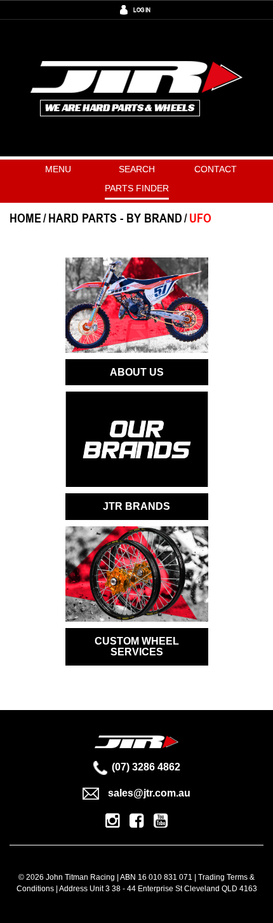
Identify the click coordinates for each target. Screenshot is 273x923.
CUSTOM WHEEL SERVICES (137, 647)
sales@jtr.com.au (149, 793)
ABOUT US (137, 372)
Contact (215, 169)
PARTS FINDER (137, 188)
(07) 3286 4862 (146, 767)
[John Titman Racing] (136, 87)
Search (137, 169)
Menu (58, 169)
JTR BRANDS (136, 506)
